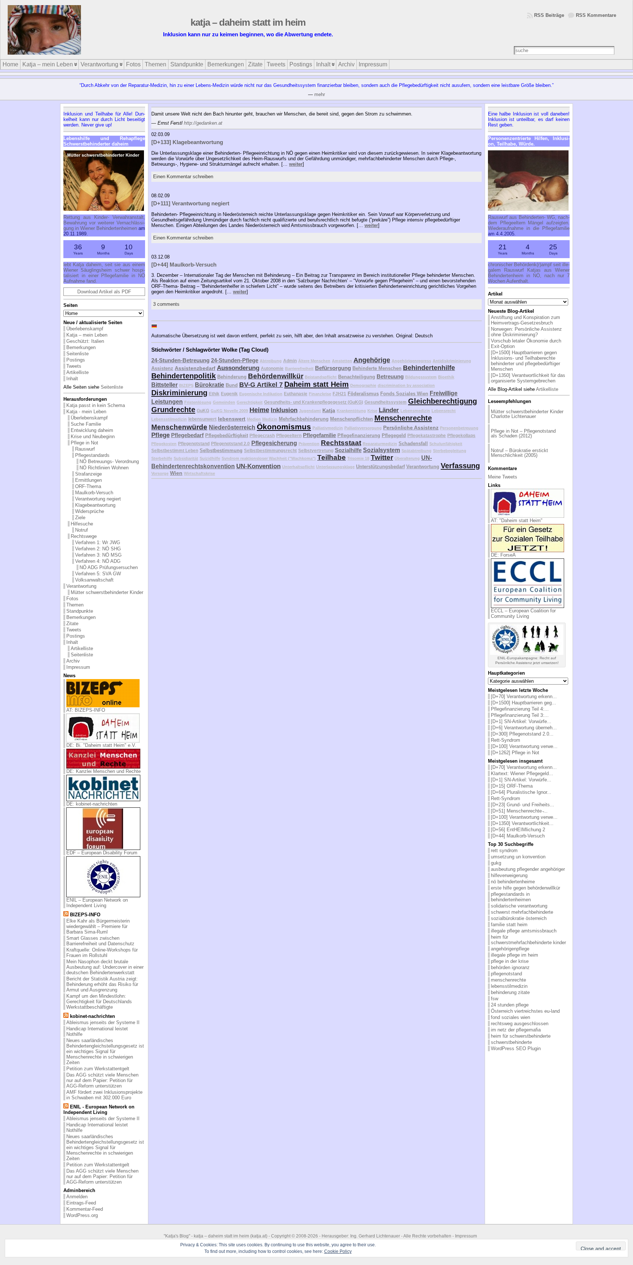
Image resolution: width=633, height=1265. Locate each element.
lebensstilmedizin (509, 986)
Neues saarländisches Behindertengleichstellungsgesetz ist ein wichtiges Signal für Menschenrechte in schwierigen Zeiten (105, 1051)
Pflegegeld (394, 435)
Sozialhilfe (348, 450)
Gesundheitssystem (385, 402)
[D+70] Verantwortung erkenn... (524, 696)
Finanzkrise (320, 394)
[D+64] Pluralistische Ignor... (521, 792)
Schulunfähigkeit (445, 443)
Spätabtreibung (416, 450)
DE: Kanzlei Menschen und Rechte (103, 771)
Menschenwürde (179, 427)
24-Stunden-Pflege (234, 360)
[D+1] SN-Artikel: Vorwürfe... (521, 721)
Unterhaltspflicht (298, 467)
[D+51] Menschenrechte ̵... (519, 811)
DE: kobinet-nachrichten (91, 804)
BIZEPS (186, 385)
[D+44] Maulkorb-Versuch (183, 264)
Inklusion (284, 410)
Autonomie (272, 368)
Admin (290, 360)
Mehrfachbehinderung (304, 419)
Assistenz (162, 368)
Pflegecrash (262, 435)
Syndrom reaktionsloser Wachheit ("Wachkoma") (269, 458)
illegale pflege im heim (514, 955)
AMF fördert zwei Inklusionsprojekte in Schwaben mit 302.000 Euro (104, 1094)
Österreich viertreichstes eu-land (525, 1011)
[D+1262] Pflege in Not (515, 752)
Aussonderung (238, 367)
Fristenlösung (197, 402)
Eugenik (229, 393)
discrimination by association (406, 385)
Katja (328, 410)
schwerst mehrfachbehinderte (522, 912)
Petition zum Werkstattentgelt (97, 1068)
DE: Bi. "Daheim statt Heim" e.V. (101, 745)
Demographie (363, 385)
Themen (75, 605)
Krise (372, 410)
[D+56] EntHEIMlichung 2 (518, 829)
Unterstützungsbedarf (380, 466)
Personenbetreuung (459, 428)
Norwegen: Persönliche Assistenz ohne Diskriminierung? (526, 331)
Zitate (72, 623)
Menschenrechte (403, 418)
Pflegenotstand (194, 443)
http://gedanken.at (203, 123)
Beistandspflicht (321, 377)
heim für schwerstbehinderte (521, 1036)
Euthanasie (295, 393)
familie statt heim (509, 924)
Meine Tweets (502, 477)
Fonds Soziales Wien (404, 393)
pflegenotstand (506, 973)
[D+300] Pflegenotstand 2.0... (522, 734)
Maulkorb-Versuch (94, 492)
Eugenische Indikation (260, 394)
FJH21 (339, 393)
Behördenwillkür (275, 376)
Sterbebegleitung (449, 450)
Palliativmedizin (327, 428)
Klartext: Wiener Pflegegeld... (522, 773)
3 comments (166, 304)
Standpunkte (79, 611)
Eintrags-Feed (81, 1203)
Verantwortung (81, 586)
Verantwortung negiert (98, 499)
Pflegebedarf (187, 435)
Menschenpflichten (351, 419)
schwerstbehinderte (511, 1042)
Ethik (214, 393)
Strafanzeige (88, 474)
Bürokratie (209, 385)
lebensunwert (202, 419)
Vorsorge (160, 473)
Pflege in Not (84, 442)
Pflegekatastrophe (426, 435)
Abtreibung (271, 361)
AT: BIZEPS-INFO (85, 710)
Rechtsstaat (341, 443)
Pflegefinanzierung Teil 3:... (520, 715)
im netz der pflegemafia (516, 1030)
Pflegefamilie (319, 435)
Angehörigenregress (411, 361)
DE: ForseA (503, 555)
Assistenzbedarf (195, 368)
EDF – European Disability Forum (101, 852)
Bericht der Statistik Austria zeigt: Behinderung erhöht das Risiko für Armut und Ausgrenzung (102, 984)
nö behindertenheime (513, 881)
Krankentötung (351, 410)
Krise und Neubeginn (93, 436)
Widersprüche (89, 511)
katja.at (259, 1236)
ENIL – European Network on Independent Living (97, 902)
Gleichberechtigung (442, 401)
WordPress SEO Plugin (516, 1048)
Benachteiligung (356, 377)
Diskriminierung (179, 393)
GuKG (203, 410)
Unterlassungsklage (335, 467)
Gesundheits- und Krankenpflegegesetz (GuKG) (313, 402)
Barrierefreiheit (299, 368)
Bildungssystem (421, 377)
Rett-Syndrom (505, 740)
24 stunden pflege (510, 1005)
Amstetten (342, 361)
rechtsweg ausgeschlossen (519, 1023)
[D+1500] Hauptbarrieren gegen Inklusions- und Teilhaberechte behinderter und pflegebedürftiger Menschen (525, 361)
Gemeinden (224, 402)
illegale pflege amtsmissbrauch (523, 931)
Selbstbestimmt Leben (174, 450)
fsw (494, 998)
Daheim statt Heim (316, 384)
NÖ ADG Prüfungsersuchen (108, 567)
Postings (75, 360)
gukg (496, 863)
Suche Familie (86, 424)
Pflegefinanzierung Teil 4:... (520, 709)
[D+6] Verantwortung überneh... (524, 727)
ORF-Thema (88, 486)
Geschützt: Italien (85, 341)
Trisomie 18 (358, 458)
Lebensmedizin (415, 410)
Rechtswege (84, 536)
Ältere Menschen (314, 361)
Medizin (269, 419)
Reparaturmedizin (380, 443)
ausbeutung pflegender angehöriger (528, 869)
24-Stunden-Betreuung (180, 360)
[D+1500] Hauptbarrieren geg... (523, 702)
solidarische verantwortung (519, 906)
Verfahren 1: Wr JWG (97, 542)
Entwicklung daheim (92, 430)
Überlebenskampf (84, 328)
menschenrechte (508, 980)
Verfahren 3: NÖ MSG (98, 555)
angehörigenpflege (510, 948)
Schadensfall (413, 443)
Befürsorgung (333, 368)
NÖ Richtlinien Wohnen (104, 467)
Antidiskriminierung (452, 361)
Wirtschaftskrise (199, 473)
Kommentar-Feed (84, 1209)
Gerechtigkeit (250, 402)
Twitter (382, 457)
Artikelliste (77, 372)
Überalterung (407, 458)
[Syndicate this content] (66, 914)
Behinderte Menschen (376, 368)
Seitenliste (77, 353)
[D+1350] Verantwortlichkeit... (522, 823)
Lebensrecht (444, 410)
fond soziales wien (510, 1017)
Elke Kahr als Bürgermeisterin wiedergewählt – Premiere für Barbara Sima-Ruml (98, 926)
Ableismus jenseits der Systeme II (103, 1022)
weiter (296, 164)
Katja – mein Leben (86, 335)
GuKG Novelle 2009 (229, 410)
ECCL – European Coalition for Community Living (523, 613)
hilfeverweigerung (509, 875)
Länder (389, 410)
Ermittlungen (88, 480)
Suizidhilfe (210, 458)
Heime (259, 410)
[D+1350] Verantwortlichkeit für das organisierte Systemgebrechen (528, 378)
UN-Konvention (258, 466)
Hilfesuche (82, 524)
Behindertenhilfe (429, 367)
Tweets (73, 366)
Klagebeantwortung (95, 505)
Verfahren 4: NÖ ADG (98, 561)
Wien (176, 473)
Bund (232, 385)
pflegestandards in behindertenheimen (511, 896)
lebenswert (231, 419)
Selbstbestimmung (221, 450)
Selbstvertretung (315, 450)
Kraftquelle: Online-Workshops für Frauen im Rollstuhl (102, 952)
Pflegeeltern (288, 435)
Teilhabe (331, 457)
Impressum (78, 667)
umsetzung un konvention (518, 856)
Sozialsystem (381, 450)
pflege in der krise (510, 961)
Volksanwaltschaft (94, 580)
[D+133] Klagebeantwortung (187, 142)
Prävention (309, 443)
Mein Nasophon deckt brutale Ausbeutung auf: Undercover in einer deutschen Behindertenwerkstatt (105, 967)
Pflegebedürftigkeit (226, 435)
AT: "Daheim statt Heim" (517, 520)
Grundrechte (173, 410)
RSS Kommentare (596, 15)
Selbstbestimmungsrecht (270, 450)
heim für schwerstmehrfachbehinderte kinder (528, 939)
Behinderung (232, 377)
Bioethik (446, 377)
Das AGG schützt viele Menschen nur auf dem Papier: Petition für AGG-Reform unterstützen (102, 1080)
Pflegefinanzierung (358, 435)
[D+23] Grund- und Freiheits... (522, 804)
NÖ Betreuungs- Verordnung (109, 461)
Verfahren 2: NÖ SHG (98, 548)
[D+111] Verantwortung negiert (190, 203)
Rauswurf (85, 449)
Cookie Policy (338, 1251)
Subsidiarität (186, 458)
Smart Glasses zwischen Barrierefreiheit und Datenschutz (100, 940)
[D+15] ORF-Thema (512, 786)
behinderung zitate (510, 992)
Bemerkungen (81, 347)
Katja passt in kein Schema (95, 405)
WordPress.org (82, 1215)
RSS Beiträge (549, 15)
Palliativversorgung (363, 428)
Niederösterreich (232, 427)
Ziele (80, 517)
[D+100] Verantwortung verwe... (524, 746)
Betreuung (390, 376)
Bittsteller (164, 385)
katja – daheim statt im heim (248, 22)
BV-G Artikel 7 (261, 384)
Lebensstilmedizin (169, 419)
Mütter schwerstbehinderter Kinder (107, 592)
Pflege (160, 435)
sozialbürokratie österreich (519, 918)
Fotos (72, 598)
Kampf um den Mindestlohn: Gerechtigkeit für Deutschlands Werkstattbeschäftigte (99, 1001)
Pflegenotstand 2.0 (230, 443)
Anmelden (77, 1196)
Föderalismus (363, 393)
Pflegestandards (92, 455)
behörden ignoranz (510, 967)
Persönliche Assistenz (410, 427)
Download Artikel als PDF (104, 291)
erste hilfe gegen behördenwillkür (525, 888)
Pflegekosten (164, 443)
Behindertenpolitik (183, 376)
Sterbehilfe (161, 458)
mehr (319, 94)
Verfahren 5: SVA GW (98, 573)
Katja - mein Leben (86, 411)
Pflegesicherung (274, 443)
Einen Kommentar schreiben (183, 176)
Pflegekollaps (461, 435)
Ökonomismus (284, 426)
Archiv (73, 661)
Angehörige (371, 360)
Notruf (81, 530)
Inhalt (72, 378)
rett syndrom (504, 850)
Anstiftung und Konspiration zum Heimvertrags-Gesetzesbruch (525, 320)
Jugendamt (310, 410)
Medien (254, 419)
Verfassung (460, 466)
